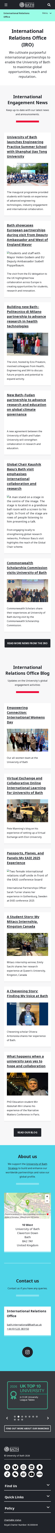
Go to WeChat (15, 1474)
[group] (27, 1395)
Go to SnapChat (40, 1467)
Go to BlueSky (15, 1467)
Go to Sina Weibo (23, 1474)
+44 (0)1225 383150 (18, 1329)
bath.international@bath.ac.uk (24, 1324)
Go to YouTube (31, 1474)
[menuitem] (28, 1485)
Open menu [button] (6, 5)
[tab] (15, 1417)
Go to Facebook (7, 1467)
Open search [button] (49, 5)
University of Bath (27, 5)
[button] (7, 1418)
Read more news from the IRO (27, 643)
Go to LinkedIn (31, 1467)
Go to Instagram (27, 1352)
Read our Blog (27, 1132)
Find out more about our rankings (27, 1428)
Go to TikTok (7, 1474)
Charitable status (12, 1520)
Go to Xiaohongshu (40, 1474)
